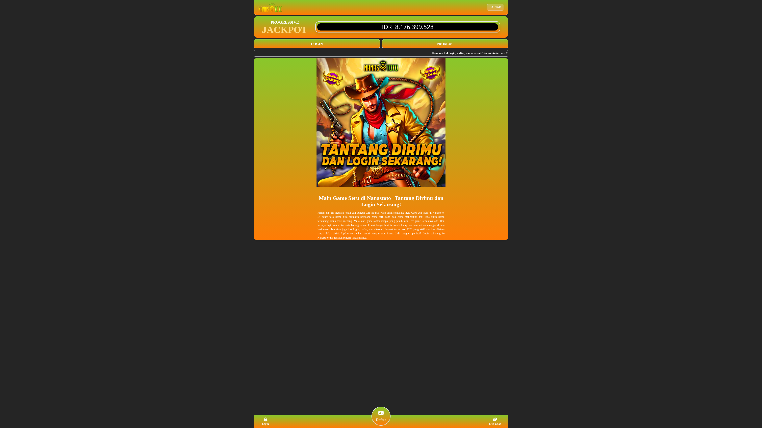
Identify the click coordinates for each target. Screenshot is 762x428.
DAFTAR (495, 7)
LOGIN (317, 44)
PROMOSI (445, 44)
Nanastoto (379, 198)
